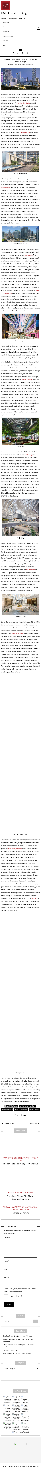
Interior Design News (21, 1159)
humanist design (27, 379)
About (4, 45)
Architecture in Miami (12, 1157)
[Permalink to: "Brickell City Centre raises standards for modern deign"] (20, 79)
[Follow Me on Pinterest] (20, 1432)
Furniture (5, 41)
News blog (6, 22)
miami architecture (21, 1109)
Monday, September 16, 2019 (24, 64)
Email (6, 1269)
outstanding (28, 455)
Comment (7, 1237)
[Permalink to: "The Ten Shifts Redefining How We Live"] (20, 1144)
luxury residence (7, 1109)
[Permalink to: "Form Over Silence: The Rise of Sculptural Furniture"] (20, 1180)
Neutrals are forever (20, 1213)
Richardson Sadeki (18, 634)
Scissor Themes (14, 1466)
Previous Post (9, 1124)
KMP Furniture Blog (14, 13)
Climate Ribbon (24, 132)
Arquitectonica (5, 188)
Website (6, 1277)
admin (12, 64)
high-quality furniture (15, 848)
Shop (4, 27)
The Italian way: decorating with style (16, 1353)
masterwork (28, 255)
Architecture (6, 31)
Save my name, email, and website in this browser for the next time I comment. (20, 1290)
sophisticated (30, 570)
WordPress (35, 1466)
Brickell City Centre (24, 103)
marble (34, 898)
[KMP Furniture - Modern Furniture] (5, 5)
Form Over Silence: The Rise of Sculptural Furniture (18, 1340)
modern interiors (15, 1193)
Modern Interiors (8, 36)
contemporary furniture (27, 1106)
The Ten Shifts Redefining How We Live (20, 1164)
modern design (34, 1109)
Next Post (33, 1124)
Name (6, 1261)
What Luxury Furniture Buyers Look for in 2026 (18, 1346)
